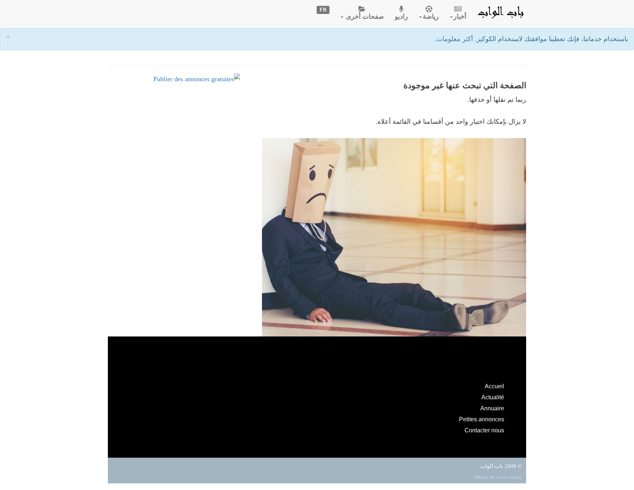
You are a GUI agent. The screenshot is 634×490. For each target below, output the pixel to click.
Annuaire (492, 408)
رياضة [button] (431, 16)
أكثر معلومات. (454, 39)
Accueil (494, 386)
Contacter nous (484, 430)
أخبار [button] (459, 16)
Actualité (492, 397)
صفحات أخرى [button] (364, 16)
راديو (401, 16)
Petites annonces (481, 419)
